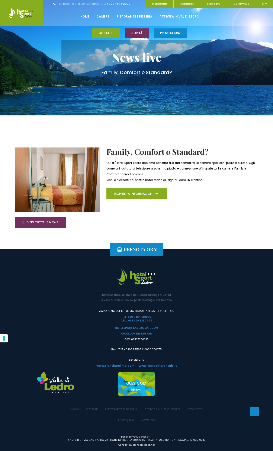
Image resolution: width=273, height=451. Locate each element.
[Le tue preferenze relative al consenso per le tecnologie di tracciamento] (4, 338)
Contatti (106, 33)
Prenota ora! (170, 33)
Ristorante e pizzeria (134, 17)
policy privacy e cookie (135, 436)
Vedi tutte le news (42, 222)
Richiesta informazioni (133, 194)
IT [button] (263, 4)
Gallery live (241, 4)
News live (214, 4)
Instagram (159, 4)
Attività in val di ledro (179, 17)
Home (84, 17)
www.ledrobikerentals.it (158, 366)
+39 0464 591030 (118, 4)
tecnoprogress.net (144, 445)
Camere (103, 17)
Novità (136, 33)
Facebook (187, 4)
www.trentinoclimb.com (115, 366)
